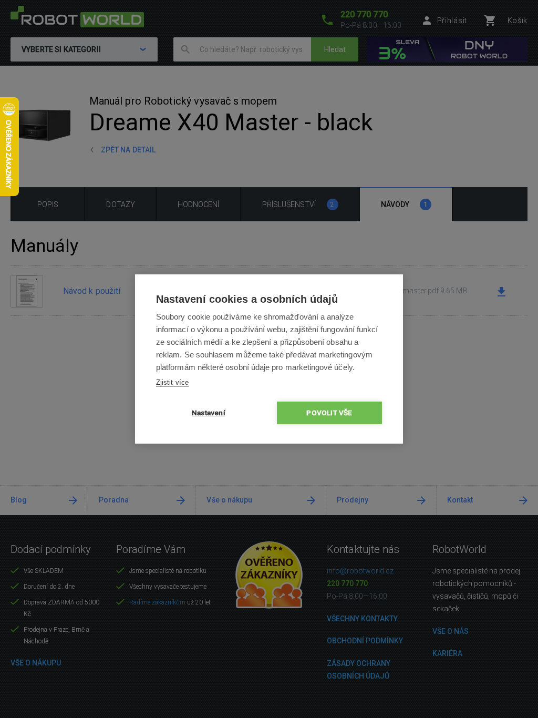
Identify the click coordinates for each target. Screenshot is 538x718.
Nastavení (208, 412)
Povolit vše (329, 412)
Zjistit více (172, 382)
